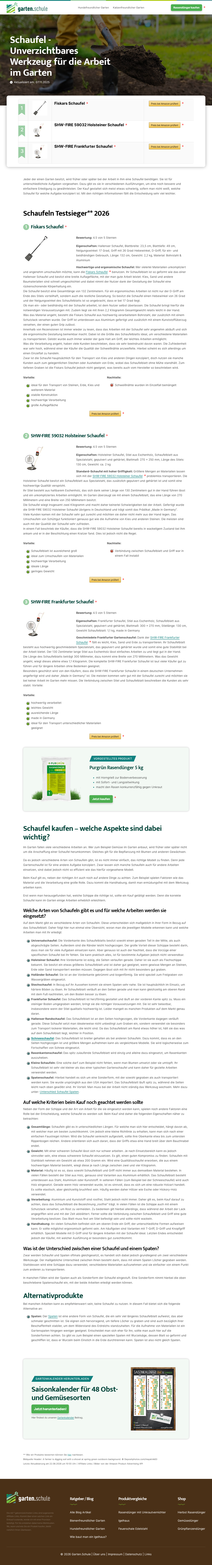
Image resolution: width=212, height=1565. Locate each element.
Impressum (115, 1554)
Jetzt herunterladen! (50, 1409)
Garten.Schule (81, 1554)
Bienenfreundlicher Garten (87, 1520)
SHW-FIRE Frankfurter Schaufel (83, 146)
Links (148, 1554)
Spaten (53, 1316)
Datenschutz (133, 1554)
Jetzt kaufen (101, 799)
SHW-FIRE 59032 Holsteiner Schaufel (89, 125)
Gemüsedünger (188, 1520)
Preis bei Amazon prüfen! (164, 103)
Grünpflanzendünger (191, 1528)
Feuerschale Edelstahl (133, 1528)
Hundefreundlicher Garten (93, 7)
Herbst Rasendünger (191, 1512)
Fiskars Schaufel (69, 103)
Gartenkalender (65, 1417)
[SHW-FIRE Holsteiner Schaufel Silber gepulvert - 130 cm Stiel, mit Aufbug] (39, 129)
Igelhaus (124, 1520)
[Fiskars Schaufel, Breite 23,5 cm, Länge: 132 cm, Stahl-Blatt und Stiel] (39, 107)
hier (70, 1454)
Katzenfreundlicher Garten (128, 7)
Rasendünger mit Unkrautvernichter (142, 1512)
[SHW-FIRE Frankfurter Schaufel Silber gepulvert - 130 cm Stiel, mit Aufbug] (39, 150)
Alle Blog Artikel (80, 1512)
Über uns (99, 1554)
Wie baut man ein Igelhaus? (88, 1536)
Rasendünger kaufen (186, 7)
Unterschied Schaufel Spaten (59, 1091)
